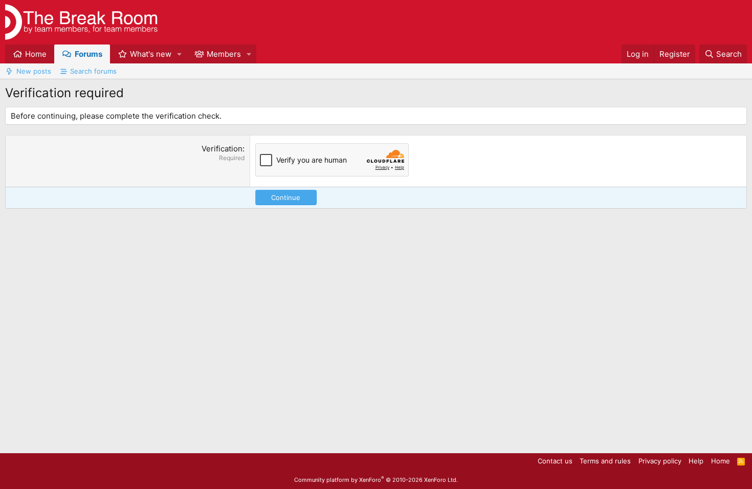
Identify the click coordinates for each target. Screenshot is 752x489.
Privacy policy (659, 461)
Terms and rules (605, 461)
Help (696, 461)
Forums (88, 54)
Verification (222, 148)
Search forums (93, 71)
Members (224, 54)
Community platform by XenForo (376, 479)
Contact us (555, 461)
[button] (179, 54)
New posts (33, 71)
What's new (150, 54)
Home (36, 54)
